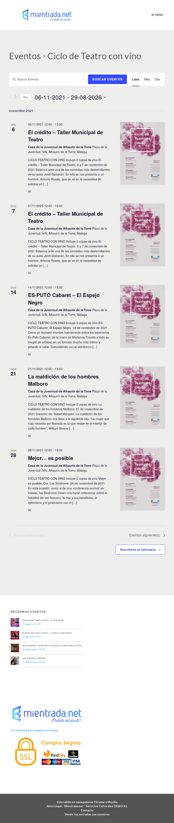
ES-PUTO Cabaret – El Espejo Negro (64, 298)
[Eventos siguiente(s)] (15, 97)
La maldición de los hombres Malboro (63, 380)
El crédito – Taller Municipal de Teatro (65, 135)
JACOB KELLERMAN (34, 658)
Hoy (25, 97)
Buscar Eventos (107, 79)
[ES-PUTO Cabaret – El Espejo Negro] (142, 316)
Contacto (87, 810)
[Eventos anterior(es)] (10, 97)
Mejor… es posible (50, 457)
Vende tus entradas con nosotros (87, 814)
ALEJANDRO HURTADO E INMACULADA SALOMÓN (52, 645)
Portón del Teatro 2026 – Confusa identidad (47, 632)
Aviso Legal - (55, 806)
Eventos (25, 56)
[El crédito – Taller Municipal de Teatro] (142, 153)
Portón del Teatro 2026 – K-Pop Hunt (43, 620)
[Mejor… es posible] (142, 479)
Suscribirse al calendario (138, 549)
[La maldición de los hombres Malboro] (142, 397)
